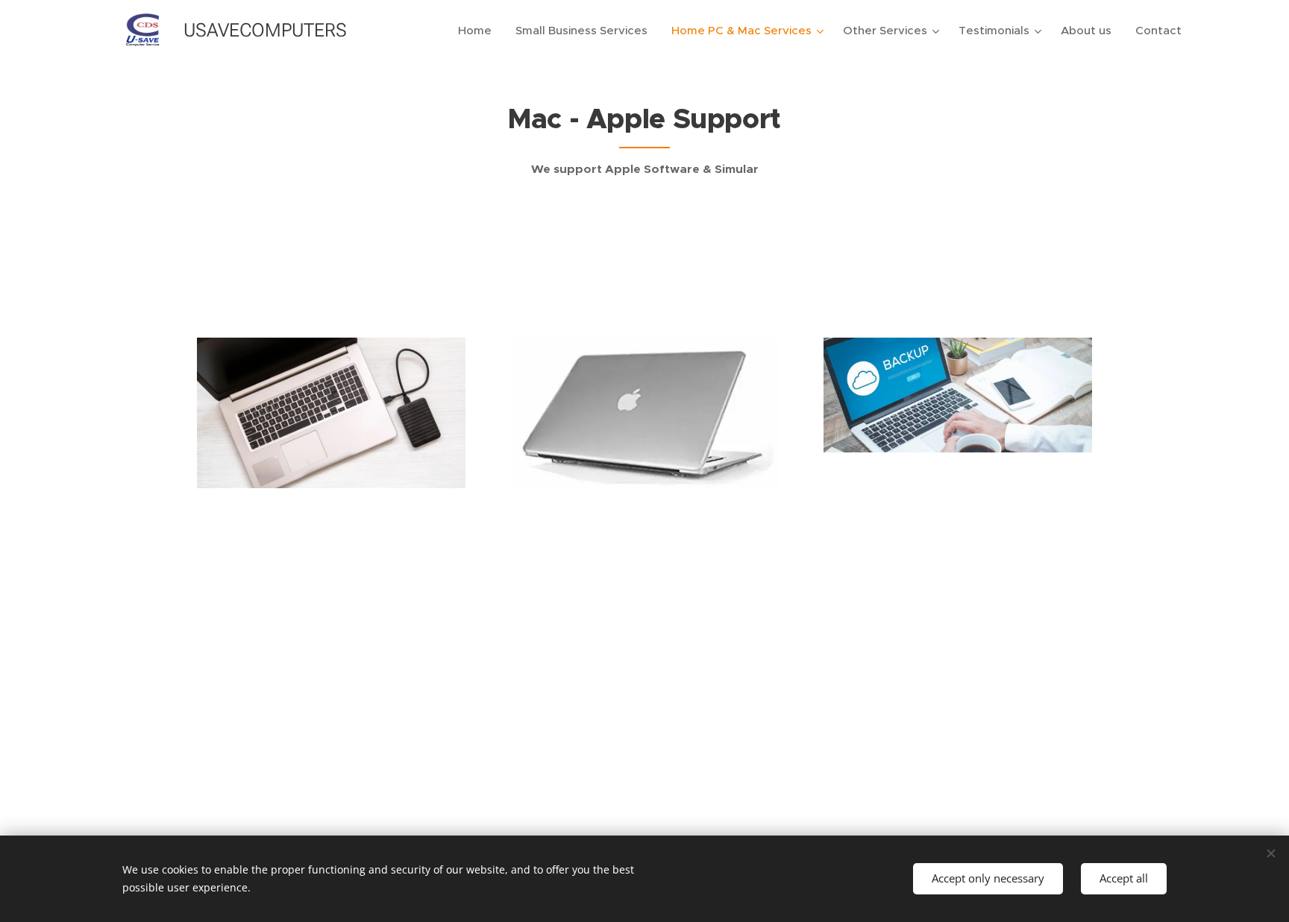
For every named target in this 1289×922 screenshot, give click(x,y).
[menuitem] (479, 30)
